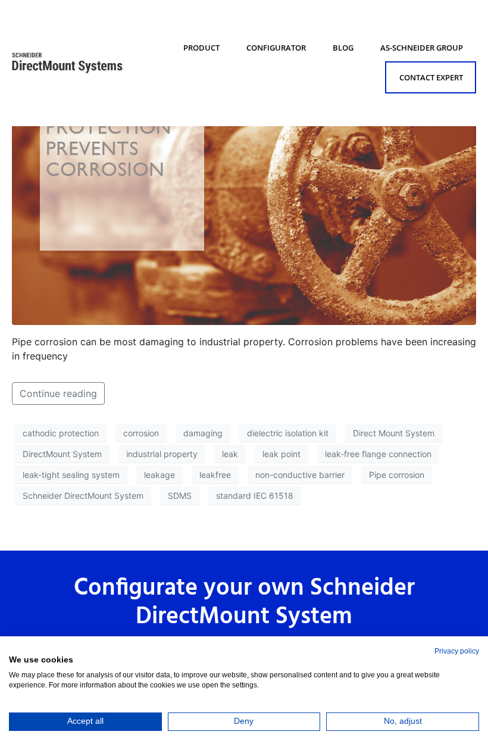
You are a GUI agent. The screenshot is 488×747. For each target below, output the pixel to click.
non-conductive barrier (300, 475)
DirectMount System (62, 454)
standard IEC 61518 (254, 495)
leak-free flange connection (378, 454)
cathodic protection (61, 433)
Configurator (276, 47)
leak (230, 454)
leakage (159, 475)
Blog (343, 47)
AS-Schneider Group (421, 47)
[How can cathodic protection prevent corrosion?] (244, 185)
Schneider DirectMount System (83, 495)
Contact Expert (431, 77)
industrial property (162, 454)
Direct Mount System (393, 433)
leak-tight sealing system (71, 475)
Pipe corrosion (396, 475)
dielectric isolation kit (288, 433)
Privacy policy (456, 651)
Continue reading (58, 393)
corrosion (141, 433)
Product (201, 47)
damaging (203, 433)
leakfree (215, 475)
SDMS (180, 495)
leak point (281, 454)
